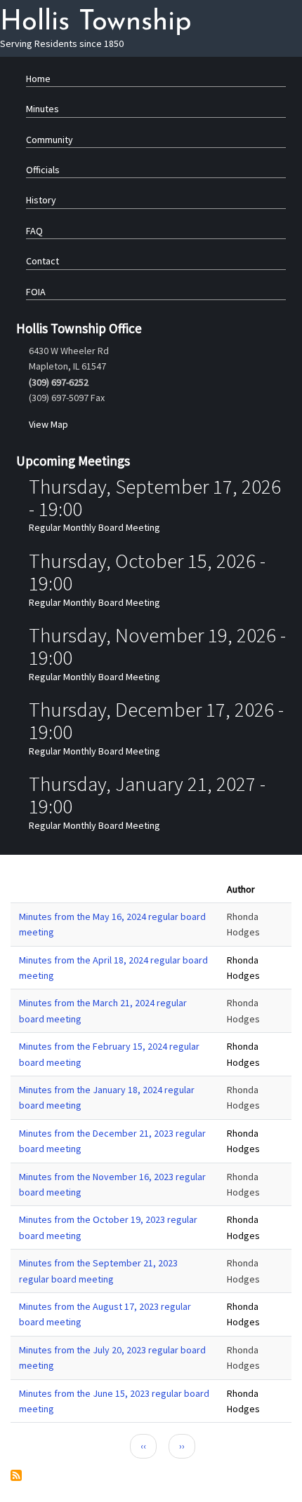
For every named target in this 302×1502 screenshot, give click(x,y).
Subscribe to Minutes (16, 1475)
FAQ (34, 230)
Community (49, 139)
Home (38, 78)
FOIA (36, 291)
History (41, 200)
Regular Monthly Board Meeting (94, 527)
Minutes (42, 108)
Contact (42, 261)
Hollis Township (96, 22)
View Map (48, 424)
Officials (43, 169)
